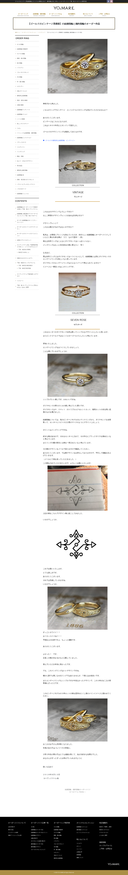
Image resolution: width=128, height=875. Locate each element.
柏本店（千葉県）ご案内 (105, 826)
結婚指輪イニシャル (23, 193)
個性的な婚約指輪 (22, 170)
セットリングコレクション (83, 832)
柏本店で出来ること (23, 252)
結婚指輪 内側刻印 (22, 49)
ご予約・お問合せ (104, 14)
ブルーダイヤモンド (23, 72)
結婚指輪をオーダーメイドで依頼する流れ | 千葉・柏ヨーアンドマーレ (27, 208)
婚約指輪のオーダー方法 (37, 844)
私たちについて (88, 14)
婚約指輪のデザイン (36, 846)
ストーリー (79, 849)
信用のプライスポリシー (24, 240)
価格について (80, 857)
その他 (32, 826)
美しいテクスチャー (23, 123)
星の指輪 (19, 63)
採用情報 (79, 854)
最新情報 (102, 842)
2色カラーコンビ (22, 91)
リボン (19, 128)
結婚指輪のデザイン (36, 835)
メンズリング (21, 151)
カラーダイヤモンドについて (38, 849)
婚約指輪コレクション (82, 829)
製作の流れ (11, 829)
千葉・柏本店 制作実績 (24, 268)
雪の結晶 (19, 165)
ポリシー (79, 846)
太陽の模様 (20, 105)
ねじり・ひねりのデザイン (25, 161)
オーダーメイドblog (55, 14)
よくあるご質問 (103, 835)
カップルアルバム (105, 845)
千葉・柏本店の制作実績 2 (25, 265)
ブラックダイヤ (21, 142)
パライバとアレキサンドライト (26, 184)
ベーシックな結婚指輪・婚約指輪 (26, 133)
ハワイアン (20, 68)
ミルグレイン (21, 147)
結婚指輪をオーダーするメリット (39, 832)
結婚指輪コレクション (82, 826)
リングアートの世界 (13, 832)
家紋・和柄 (20, 156)
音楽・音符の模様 (22, 100)
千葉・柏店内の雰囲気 (24, 249)
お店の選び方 (11, 826)
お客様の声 (79, 852)
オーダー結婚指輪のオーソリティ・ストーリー (27, 221)
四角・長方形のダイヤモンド (25, 179)
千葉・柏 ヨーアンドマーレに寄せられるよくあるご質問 (27, 286)
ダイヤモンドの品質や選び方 (38, 841)
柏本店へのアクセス (104, 829)
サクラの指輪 (21, 54)
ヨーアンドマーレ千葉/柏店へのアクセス (27, 275)
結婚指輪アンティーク (23, 110)
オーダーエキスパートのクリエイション (27, 234)
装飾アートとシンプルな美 (14, 835)
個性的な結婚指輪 (22, 95)
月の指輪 (19, 77)
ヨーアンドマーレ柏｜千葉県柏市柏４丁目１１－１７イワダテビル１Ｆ (27, 246)
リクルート (20, 281)
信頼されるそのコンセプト (25, 258)
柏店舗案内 (71, 14)
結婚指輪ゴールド (22, 114)
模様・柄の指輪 (21, 58)
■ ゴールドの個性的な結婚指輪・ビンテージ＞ (59, 140)
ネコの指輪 (20, 44)
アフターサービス (103, 832)
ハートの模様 (21, 119)
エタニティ (20, 86)
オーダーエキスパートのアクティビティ (27, 228)
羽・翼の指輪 (21, 82)
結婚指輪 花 (20, 175)
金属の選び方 (34, 838)
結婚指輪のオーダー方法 (37, 829)
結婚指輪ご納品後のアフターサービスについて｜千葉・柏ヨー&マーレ (27, 215)
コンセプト (79, 843)
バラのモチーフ (21, 189)
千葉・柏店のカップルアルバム (26, 263)
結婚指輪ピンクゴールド (24, 138)
